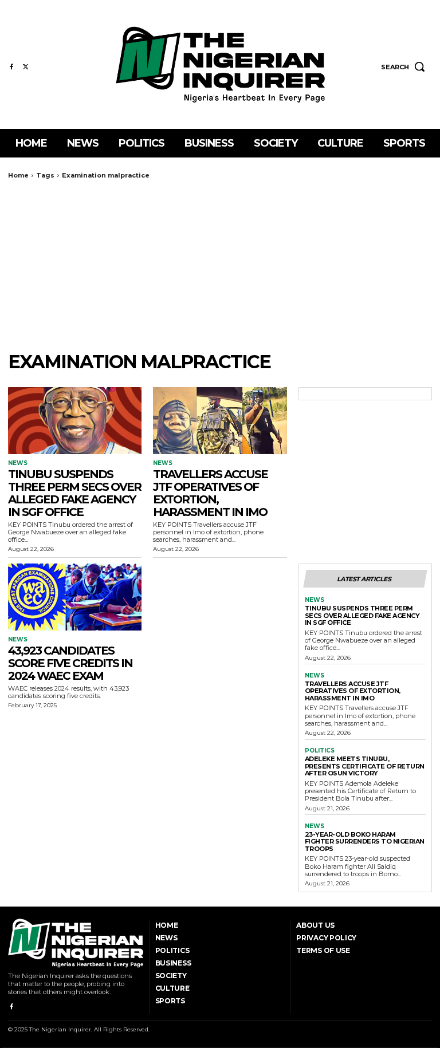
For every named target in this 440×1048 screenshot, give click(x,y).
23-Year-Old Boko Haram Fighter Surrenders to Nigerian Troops (365, 841)
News (18, 463)
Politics (320, 750)
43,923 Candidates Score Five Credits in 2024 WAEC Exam (70, 663)
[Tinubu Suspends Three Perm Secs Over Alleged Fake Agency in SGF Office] (75, 420)
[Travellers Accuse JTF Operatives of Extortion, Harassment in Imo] (219, 420)
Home (18, 175)
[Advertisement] (220, 265)
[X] (25, 67)
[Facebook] (11, 67)
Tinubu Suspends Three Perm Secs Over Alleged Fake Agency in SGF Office (74, 493)
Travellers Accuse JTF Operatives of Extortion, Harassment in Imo (210, 493)
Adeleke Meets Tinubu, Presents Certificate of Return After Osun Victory (365, 766)
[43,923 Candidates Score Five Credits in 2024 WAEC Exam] (75, 597)
